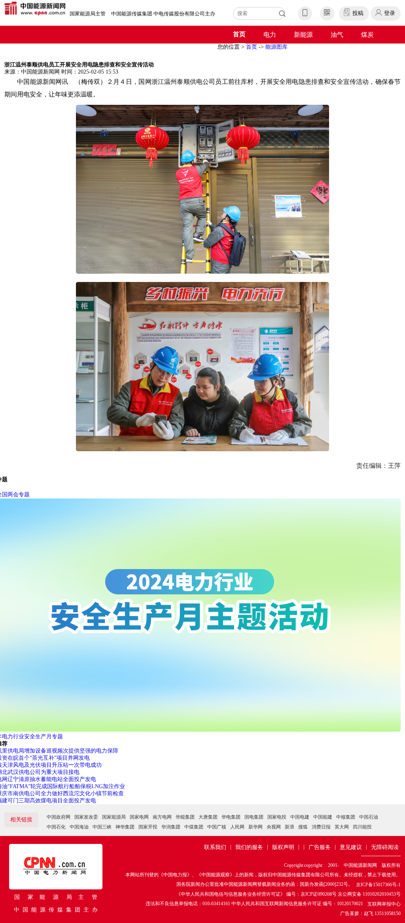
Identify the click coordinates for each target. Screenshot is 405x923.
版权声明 (283, 847)
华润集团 (170, 827)
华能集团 (185, 817)
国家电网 (139, 817)
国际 (120, 52)
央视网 (274, 827)
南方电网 (162, 817)
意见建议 (351, 847)
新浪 (289, 827)
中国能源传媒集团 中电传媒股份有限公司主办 (163, 14)
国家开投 (147, 827)
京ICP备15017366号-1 (378, 884)
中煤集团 (193, 827)
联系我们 (215, 847)
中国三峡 (102, 827)
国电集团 (253, 817)
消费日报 (321, 827)
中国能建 (322, 817)
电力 (269, 34)
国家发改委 (86, 817)
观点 (180, 52)
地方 (59, 52)
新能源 (303, 34)
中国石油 (368, 817)
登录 (389, 13)
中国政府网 (58, 817)
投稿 (357, 13)
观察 (211, 52)
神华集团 (124, 827)
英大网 (342, 827)
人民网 (237, 827)
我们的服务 (249, 847)
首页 (239, 34)
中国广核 (216, 827)
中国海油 (79, 827)
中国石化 (56, 827)
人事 (150, 52)
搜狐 (303, 827)
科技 (89, 52)
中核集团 (345, 817)
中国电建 (299, 817)
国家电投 (276, 817)
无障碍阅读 (385, 847)
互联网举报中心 (384, 904)
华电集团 (230, 817)
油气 (337, 34)
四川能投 (362, 827)
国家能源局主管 (88, 14)
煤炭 (367, 34)
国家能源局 (114, 817)
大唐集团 (208, 817)
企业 (28, 52)
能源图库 (276, 47)
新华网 (255, 827)
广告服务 (319, 847)
